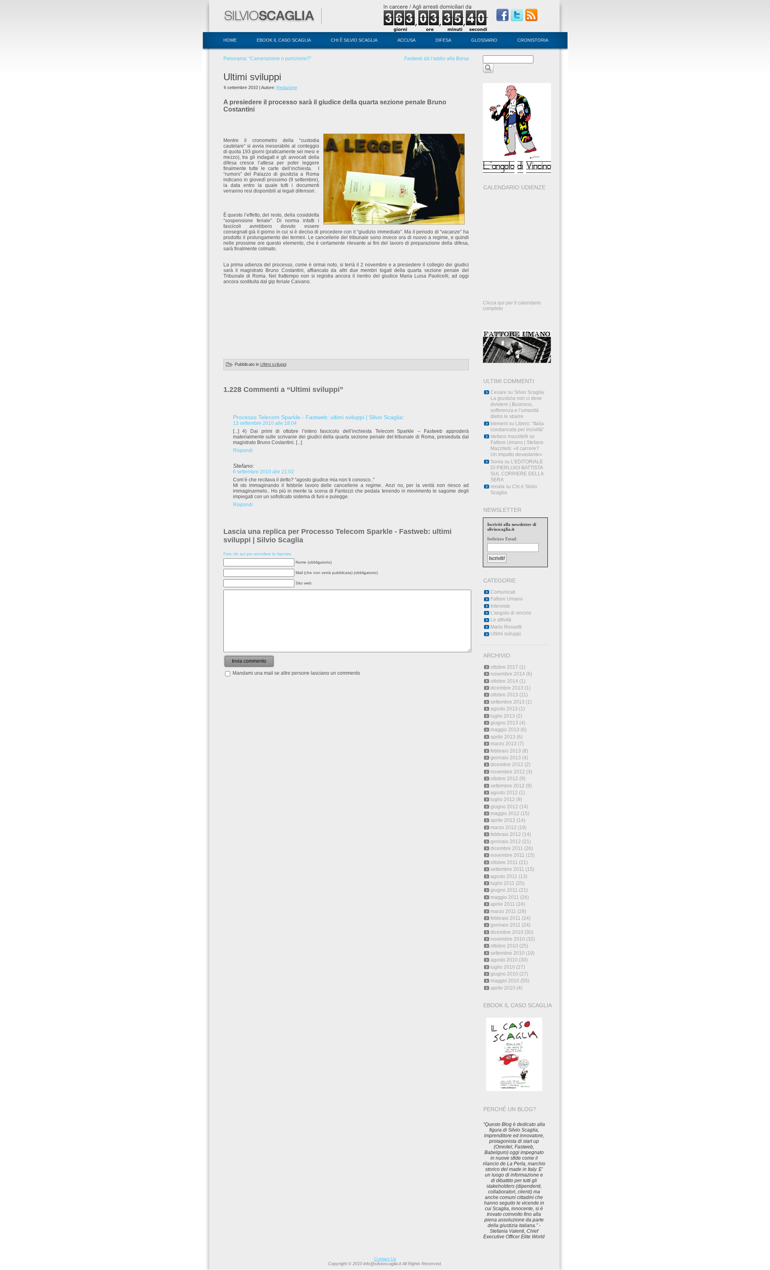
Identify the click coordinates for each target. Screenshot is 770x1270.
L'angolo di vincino (510, 613)
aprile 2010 (502, 988)
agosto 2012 (504, 792)
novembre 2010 (507, 939)
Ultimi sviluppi (252, 76)
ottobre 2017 (504, 667)
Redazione (286, 87)
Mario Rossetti (506, 627)
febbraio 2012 (505, 834)
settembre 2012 (507, 786)
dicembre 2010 (506, 932)
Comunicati (502, 592)
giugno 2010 (504, 974)
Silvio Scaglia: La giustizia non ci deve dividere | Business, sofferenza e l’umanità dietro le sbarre (517, 404)
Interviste (500, 606)
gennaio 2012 (505, 841)
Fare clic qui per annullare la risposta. (257, 554)
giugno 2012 (504, 806)
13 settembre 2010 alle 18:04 (265, 423)
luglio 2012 (502, 799)
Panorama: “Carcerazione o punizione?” (267, 58)
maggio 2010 (504, 981)
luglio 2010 (502, 967)
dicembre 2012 (506, 764)
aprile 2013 (502, 737)
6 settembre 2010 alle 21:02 (263, 472)
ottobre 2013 (504, 695)
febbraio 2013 (505, 751)
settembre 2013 (507, 702)
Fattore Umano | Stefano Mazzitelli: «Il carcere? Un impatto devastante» (516, 448)
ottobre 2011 (504, 862)
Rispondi (243, 450)
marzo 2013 (503, 744)
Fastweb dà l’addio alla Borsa (436, 58)
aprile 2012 (502, 820)
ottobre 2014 (504, 681)
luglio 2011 (502, 883)
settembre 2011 (507, 869)
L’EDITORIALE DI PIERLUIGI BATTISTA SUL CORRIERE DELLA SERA (516, 471)
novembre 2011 (507, 855)
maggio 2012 (504, 813)
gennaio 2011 (505, 925)
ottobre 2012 (504, 778)
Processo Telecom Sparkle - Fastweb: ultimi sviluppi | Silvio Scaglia (317, 417)
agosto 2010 (504, 960)
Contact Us (385, 1258)
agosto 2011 (503, 876)
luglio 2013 (502, 716)
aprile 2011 (502, 904)
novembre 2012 (507, 772)
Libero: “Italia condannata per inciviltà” (517, 426)
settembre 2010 (507, 953)
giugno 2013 (504, 723)
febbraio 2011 (505, 918)
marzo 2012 (503, 827)
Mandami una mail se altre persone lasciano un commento (296, 673)
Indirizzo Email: (502, 538)
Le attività (500, 620)
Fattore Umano (506, 599)
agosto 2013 (504, 709)
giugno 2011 (504, 890)
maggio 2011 (504, 897)
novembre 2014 (507, 674)
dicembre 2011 (506, 848)
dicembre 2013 (506, 688)
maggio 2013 (504, 729)
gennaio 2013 (505, 758)
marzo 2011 (503, 911)
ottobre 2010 (504, 946)
